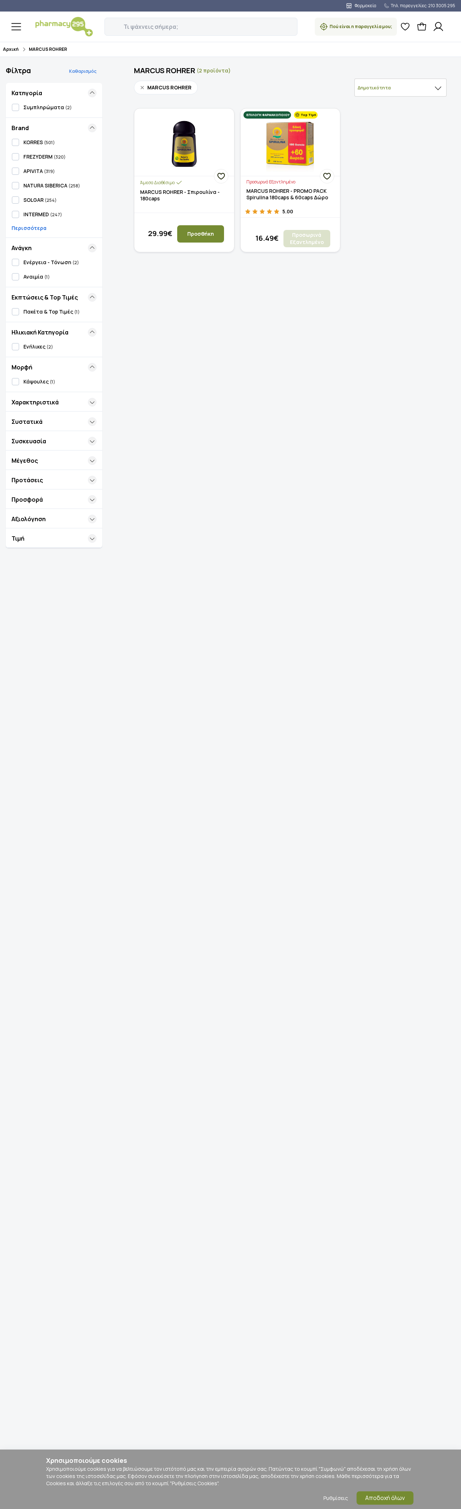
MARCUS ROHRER (48, 49)
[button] (109, 22)
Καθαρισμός (83, 71)
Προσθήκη (200, 233)
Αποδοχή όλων (385, 1498)
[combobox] (400, 88)
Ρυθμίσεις (335, 1498)
